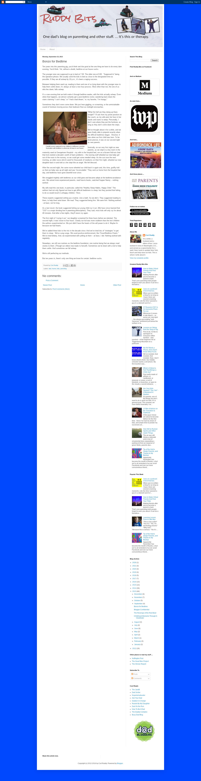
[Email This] (64, 265)
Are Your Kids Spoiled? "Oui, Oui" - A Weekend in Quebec (150, 391)
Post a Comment (52, 280)
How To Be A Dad (138, 709)
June (136, 628)
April (136, 635)
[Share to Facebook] (72, 265)
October (137, 600)
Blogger (120, 763)
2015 (134, 585)
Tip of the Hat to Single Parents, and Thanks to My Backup (150, 452)
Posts (135, 674)
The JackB (136, 690)
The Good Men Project (140, 661)
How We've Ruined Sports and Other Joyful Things (150, 431)
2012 (134, 648)
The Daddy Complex (139, 712)
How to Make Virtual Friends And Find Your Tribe (150, 270)
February (137, 641)
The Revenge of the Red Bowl (145, 613)
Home (42, 49)
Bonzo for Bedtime (141, 606)
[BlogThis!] (66, 265)
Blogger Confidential (141, 610)
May (136, 632)
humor (54, 268)
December (138, 594)
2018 (134, 575)
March (136, 638)
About (52, 49)
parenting (63, 268)
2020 (134, 569)
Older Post (117, 285)
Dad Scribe (136, 692)
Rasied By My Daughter (141, 704)
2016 (134, 582)
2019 (134, 572)
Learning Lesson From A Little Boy (149, 518)
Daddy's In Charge (139, 701)
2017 (134, 578)
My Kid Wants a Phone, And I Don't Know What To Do (150, 350)
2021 (134, 566)
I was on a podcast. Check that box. (150, 290)
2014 (134, 588)
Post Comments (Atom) (61, 289)
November (138, 597)
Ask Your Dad (137, 698)
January (137, 644)
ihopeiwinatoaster (138, 695)
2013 (134, 591)
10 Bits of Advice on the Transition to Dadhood (150, 411)
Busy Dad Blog (137, 715)
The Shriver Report (139, 664)
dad (50, 268)
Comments (137, 678)
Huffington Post (137, 658)
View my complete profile (139, 258)
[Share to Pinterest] (74, 265)
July (136, 625)
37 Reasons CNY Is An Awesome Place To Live (150, 309)
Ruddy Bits (69, 18)
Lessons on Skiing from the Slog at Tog (150, 328)
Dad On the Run (138, 706)
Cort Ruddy (150, 235)
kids (58, 268)
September (138, 604)
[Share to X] (69, 265)
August (137, 622)
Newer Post (47, 285)
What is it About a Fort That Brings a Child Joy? (149, 370)
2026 (134, 562)
